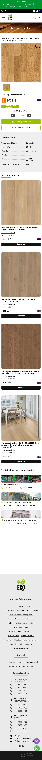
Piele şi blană (13, 636)
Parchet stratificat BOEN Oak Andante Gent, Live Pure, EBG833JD (19, 229)
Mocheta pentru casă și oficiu (21, 615)
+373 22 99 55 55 (30, 488)
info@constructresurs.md (23, 741)
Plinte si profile (27, 636)
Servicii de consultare (13, 662)
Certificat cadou (21, 648)
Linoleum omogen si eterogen (17, 610)
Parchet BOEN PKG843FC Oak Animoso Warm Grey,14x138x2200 (19, 300)
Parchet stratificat (17, 95)
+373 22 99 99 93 (30, 505)
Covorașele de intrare (16, 619)
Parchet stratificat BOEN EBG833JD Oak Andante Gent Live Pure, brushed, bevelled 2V (20, 445)
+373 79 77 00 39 (20, 688)
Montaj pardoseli (31, 662)
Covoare (35, 610)
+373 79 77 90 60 (11, 488)
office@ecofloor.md (21, 736)
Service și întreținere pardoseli (21, 666)
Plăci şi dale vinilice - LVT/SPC (21, 606)
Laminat (30, 619)
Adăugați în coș (24, 122)
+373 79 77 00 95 (11, 523)
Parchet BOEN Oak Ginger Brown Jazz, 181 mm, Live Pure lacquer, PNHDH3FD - (21, 372)
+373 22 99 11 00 (30, 523)
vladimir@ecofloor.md (22, 738)
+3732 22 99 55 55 (20, 691)
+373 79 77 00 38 (11, 505)
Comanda (21, 244)
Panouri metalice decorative (21, 644)
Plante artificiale (21, 627)
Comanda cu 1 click (21, 128)
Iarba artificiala (29, 623)
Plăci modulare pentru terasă (21, 631)
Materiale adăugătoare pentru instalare (21, 640)
